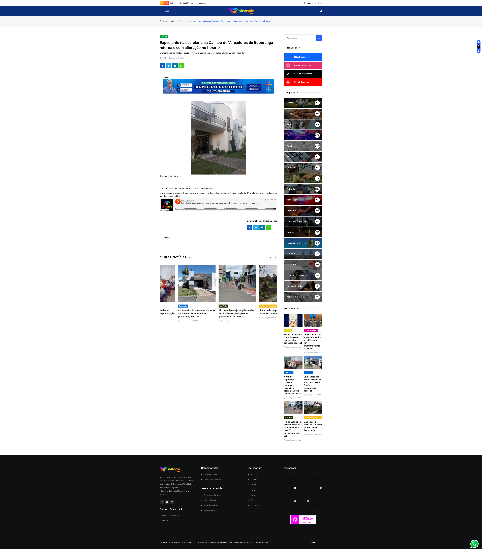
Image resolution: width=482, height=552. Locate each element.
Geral (253, 495)
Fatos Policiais (210, 500)
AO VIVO (164, 3)
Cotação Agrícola (211, 505)
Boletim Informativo (249, 306)
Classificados (209, 510)
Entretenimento (311, 330)
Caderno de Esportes (212, 480)
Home (164, 21)
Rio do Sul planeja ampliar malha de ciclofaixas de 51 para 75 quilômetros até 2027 (217, 313)
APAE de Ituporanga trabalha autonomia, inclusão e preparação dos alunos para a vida (292, 385)
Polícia (253, 490)
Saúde (253, 485)
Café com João (210, 475)
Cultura (288, 330)
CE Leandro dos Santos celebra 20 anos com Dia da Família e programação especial (178, 313)
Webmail (163, 542)
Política (182, 21)
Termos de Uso (261, 542)
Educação (164, 306)
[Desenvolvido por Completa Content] (313, 542)
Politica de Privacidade (240, 542)
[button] (270, 257)
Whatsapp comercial (170, 516)
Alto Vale (204, 306)
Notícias (173, 21)
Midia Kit (165, 521)
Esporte (254, 475)
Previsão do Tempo (212, 495)
